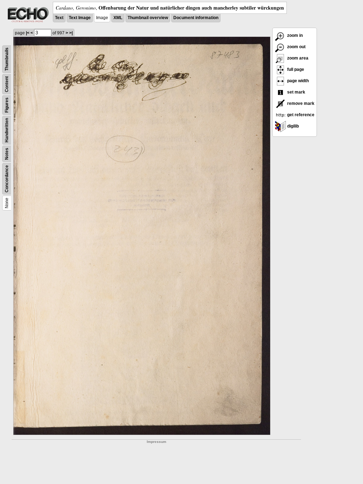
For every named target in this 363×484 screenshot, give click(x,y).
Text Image (80, 17)
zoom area (297, 58)
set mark (295, 92)
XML (117, 17)
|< (27, 32)
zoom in (294, 35)
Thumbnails (6, 59)
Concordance (6, 178)
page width (297, 80)
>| (71, 32)
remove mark (300, 103)
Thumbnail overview (148, 17)
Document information (195, 17)
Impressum (156, 442)
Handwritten (6, 130)
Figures (6, 105)
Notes (6, 154)
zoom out (296, 46)
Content (6, 84)
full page (295, 69)
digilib (292, 126)
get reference (300, 114)
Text (59, 17)
